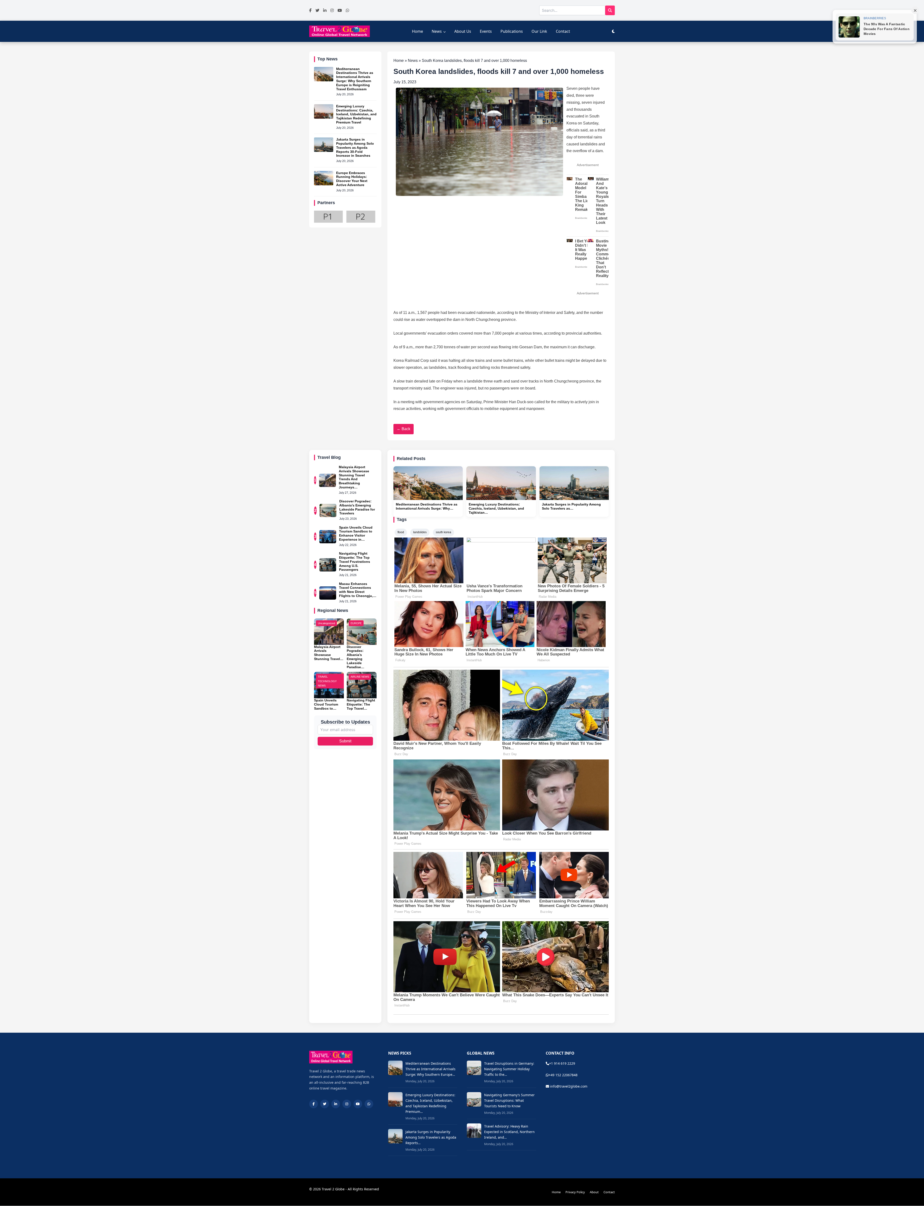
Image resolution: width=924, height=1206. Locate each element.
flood (401, 532)
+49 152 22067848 (563, 1075)
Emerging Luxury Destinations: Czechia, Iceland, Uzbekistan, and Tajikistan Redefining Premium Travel (356, 114)
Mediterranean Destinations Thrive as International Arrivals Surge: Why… (426, 506)
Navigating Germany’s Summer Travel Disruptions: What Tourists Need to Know (509, 1100)
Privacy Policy (575, 1192)
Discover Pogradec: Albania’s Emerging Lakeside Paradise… (355, 657)
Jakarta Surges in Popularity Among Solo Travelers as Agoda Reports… (430, 1137)
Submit (345, 741)
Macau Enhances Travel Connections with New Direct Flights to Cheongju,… (357, 590)
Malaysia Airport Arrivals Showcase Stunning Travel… (328, 653)
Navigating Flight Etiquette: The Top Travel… (361, 704)
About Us (462, 31)
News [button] (437, 31)
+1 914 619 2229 (562, 1063)
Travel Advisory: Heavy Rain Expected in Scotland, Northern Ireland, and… (509, 1132)
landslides (420, 532)
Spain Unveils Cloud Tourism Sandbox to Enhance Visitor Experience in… (355, 533)
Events (486, 31)
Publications (511, 31)
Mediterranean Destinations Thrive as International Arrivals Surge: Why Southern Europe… (430, 1069)
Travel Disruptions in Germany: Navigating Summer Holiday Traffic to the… (509, 1069)
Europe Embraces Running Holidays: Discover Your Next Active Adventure (351, 179)
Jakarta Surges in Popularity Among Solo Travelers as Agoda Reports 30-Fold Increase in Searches (355, 147)
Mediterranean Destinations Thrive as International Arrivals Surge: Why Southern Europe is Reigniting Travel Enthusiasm (354, 79)
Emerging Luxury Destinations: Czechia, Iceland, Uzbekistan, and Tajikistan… (496, 508)
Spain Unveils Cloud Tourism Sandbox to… (326, 704)
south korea (443, 532)
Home (417, 31)
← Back (403, 429)
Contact (563, 31)
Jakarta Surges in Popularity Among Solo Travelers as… (571, 506)
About (594, 1192)
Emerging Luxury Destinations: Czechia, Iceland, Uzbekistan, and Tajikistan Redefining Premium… (430, 1103)
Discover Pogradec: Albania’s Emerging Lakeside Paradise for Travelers (357, 507)
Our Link (539, 31)
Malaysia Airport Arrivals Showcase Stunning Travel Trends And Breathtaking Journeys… (354, 477)
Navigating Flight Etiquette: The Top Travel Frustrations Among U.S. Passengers (354, 561)
